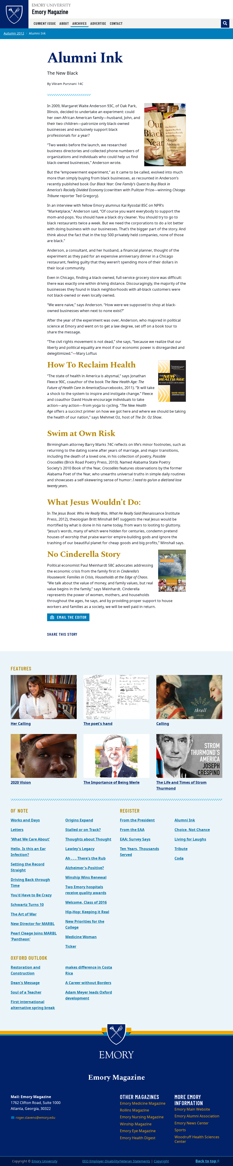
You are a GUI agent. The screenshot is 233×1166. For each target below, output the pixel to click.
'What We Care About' (30, 839)
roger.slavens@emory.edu (35, 1117)
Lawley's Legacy (79, 849)
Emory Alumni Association (197, 1116)
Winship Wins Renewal (85, 877)
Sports (180, 1130)
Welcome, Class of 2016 (86, 902)
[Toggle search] (225, 23)
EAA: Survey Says (135, 839)
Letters (17, 830)
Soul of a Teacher (26, 992)
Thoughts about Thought (88, 839)
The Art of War (24, 914)
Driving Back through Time (30, 882)
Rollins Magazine (134, 1110)
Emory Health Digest (137, 1138)
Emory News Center (192, 1123)
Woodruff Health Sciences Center (197, 1139)
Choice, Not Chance (192, 830)
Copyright (161, 1161)
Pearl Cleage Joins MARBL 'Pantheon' (34, 936)
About (64, 23)
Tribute (181, 849)
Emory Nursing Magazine (142, 1117)
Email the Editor (71, 617)
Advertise (98, 23)
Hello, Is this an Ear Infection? (28, 852)
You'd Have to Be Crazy (31, 895)
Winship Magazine (136, 1124)
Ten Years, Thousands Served (139, 852)
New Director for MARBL (33, 924)
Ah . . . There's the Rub (85, 858)
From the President (137, 820)
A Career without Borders (88, 983)
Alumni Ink (185, 820)
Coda (179, 858)
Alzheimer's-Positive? (84, 868)
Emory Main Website (192, 1109)
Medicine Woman (81, 937)
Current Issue (45, 23)
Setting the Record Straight (27, 867)
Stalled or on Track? (83, 830)
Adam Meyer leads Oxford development (88, 995)
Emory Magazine (50, 11)
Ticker (70, 946)
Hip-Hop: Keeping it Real (87, 912)
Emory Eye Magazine (138, 1131)
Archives (80, 23)
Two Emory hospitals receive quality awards (85, 890)
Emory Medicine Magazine (142, 1103)
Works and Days (25, 820)
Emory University (44, 1161)
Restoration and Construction (25, 970)
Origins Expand (79, 820)
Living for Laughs (190, 839)
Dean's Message (25, 983)
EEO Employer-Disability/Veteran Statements (116, 1161)
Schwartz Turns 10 (27, 905)
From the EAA (132, 830)
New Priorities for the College (84, 924)
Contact (116, 23)
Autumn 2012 (14, 33)
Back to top (206, 1161)
